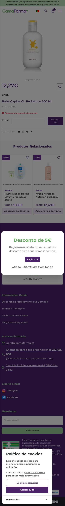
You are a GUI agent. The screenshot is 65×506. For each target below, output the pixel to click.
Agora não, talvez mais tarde (32, 267)
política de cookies (34, 472)
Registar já (32, 259)
